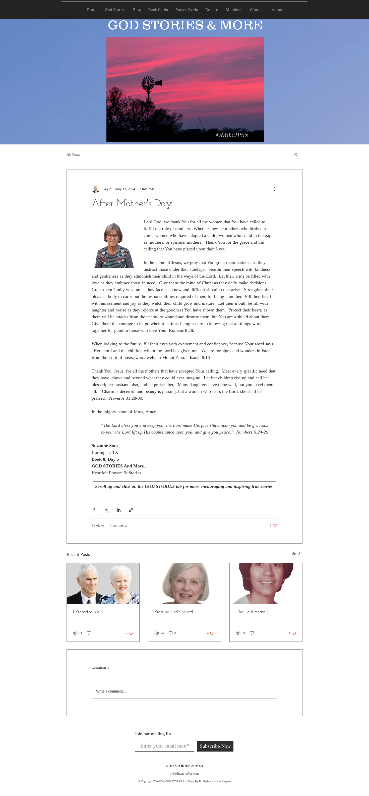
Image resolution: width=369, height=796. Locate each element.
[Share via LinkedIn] (118, 510)
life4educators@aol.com (184, 773)
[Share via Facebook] (94, 510)
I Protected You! (88, 612)
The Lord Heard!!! (252, 612)
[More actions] (274, 189)
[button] (296, 154)
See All (297, 554)
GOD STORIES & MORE (185, 25)
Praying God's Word (173, 612)
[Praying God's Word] (184, 583)
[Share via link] (131, 510)
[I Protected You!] (103, 583)
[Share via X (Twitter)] (106, 510)
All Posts (73, 154)
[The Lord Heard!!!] (266, 583)
